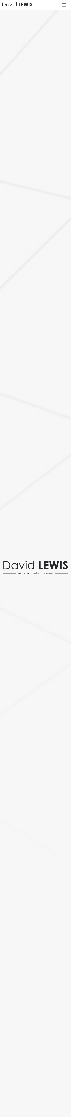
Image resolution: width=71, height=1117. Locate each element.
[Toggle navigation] (64, 5)
